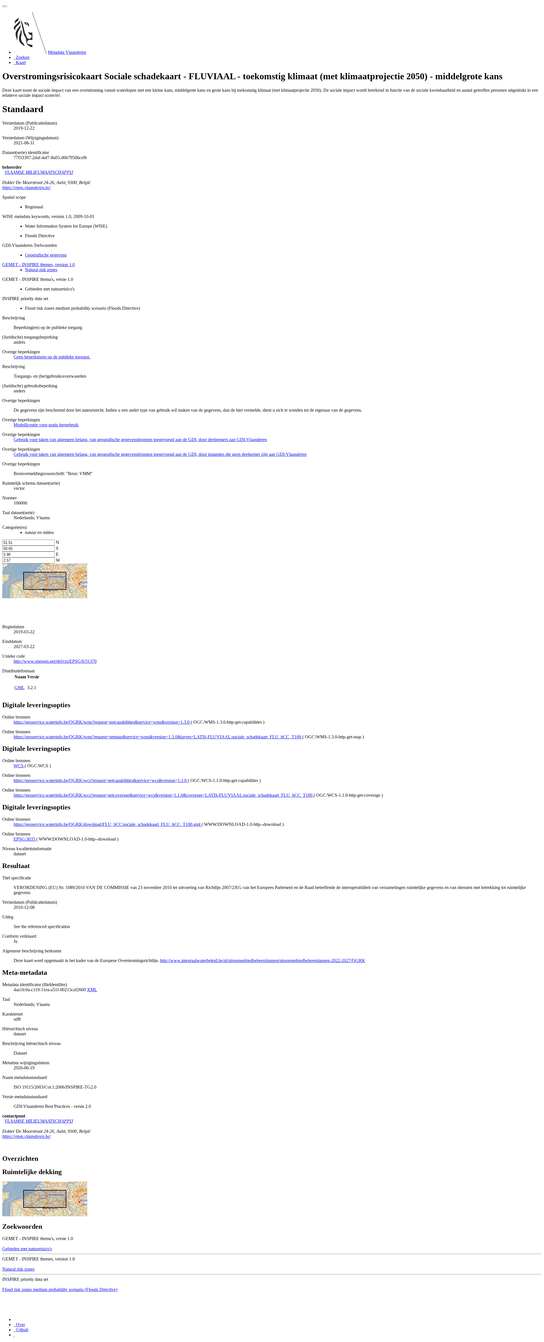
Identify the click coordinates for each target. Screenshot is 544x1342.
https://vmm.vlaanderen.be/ (26, 187)
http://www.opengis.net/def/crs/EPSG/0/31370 (55, 661)
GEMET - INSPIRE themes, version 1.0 (38, 264)
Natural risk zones (41, 269)
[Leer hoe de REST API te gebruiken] (14, 1334)
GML (19, 687)
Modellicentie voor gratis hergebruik (46, 424)
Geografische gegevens (46, 255)
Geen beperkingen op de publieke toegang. (52, 356)
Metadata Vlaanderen (67, 52)
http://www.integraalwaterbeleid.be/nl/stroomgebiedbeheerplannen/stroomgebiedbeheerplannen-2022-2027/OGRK (262, 960)
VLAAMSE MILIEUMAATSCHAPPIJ (39, 172)
